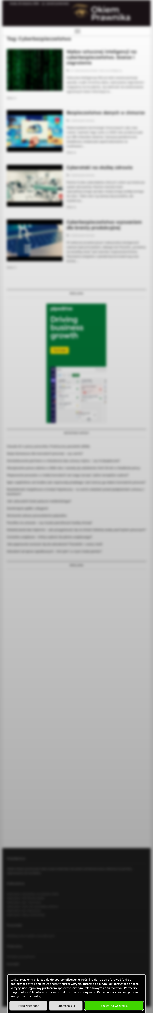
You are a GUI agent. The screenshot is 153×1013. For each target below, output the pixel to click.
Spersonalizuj (66, 1005)
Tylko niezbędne (28, 1005)
